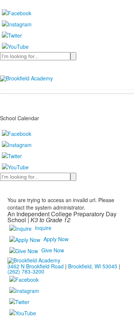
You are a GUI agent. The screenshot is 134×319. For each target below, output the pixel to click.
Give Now (52, 250)
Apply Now (56, 239)
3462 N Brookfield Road (35, 266)
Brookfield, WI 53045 (92, 266)
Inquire (43, 228)
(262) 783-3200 (25, 271)
